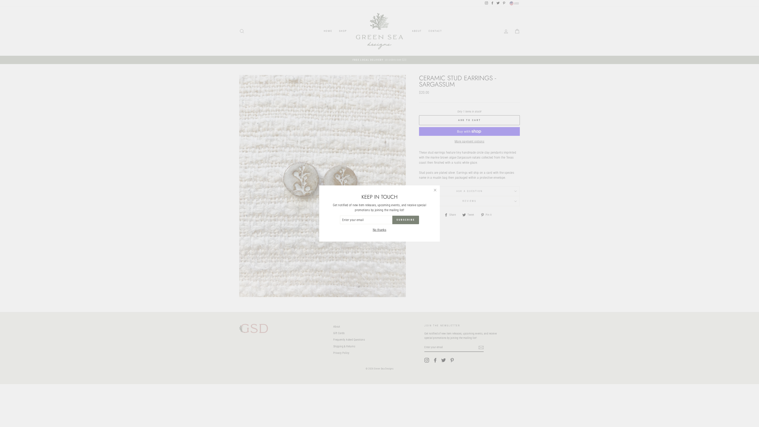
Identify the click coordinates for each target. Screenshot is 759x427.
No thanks (379, 230)
